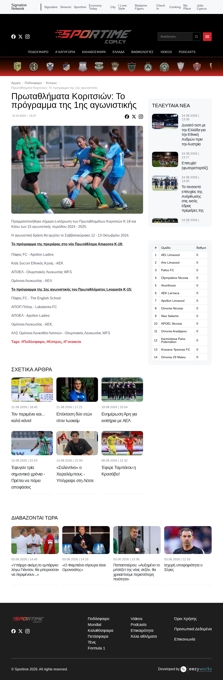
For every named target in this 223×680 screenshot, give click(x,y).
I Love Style (122, 7)
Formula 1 (96, 648)
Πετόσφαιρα (98, 636)
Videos (136, 619)
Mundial (94, 624)
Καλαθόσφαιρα (100, 630)
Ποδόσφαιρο (33, 82)
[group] (17, 67)
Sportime (80, 7)
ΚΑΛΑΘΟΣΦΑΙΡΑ (94, 51)
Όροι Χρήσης (185, 619)
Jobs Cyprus (202, 7)
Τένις (92, 642)
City (113, 7)
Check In (160, 7)
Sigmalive (50, 7)
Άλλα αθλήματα (144, 636)
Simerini (65, 7)
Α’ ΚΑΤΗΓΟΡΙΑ (65, 51)
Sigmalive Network (19, 6)
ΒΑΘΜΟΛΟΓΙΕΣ (142, 51)
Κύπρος (51, 82)
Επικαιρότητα (142, 630)
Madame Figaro (141, 7)
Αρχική (15, 82)
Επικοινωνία (184, 639)
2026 (33, 669)
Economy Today (95, 7)
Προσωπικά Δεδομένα (193, 629)
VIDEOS (166, 51)
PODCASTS (187, 51)
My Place (187, 7)
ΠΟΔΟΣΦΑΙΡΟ (38, 51)
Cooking (175, 7)
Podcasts (139, 624)
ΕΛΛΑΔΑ (118, 51)
